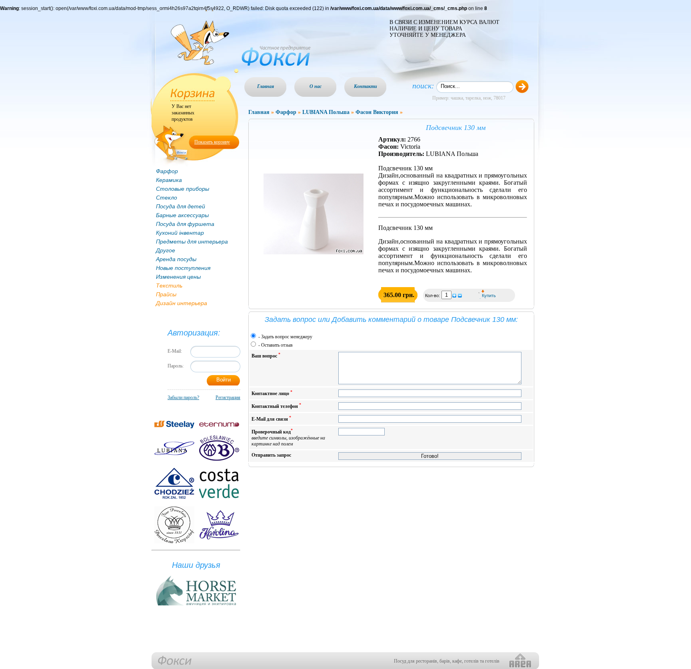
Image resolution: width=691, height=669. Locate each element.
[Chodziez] (174, 483)
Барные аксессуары (182, 215)
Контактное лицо (272, 392)
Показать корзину (212, 142)
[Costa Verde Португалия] (219, 483)
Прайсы (166, 294)
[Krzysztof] (174, 524)
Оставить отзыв (277, 345)
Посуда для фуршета (185, 224)
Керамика (169, 180)
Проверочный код (288, 437)
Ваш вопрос (266, 355)
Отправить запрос (271, 455)
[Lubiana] (174, 448)
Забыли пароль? (183, 397)
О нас (316, 86)
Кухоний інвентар (180, 233)
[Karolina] (219, 524)
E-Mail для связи (271, 418)
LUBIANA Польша (325, 112)
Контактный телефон (276, 405)
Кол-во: (433, 295)
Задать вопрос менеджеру (286, 336)
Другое (165, 250)
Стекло (166, 197)
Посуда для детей (180, 206)
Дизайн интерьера (181, 303)
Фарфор (167, 171)
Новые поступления (183, 268)
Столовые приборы (182, 189)
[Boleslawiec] (219, 448)
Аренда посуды (176, 259)
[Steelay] (174, 424)
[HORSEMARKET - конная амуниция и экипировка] (196, 606)
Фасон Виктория (376, 112)
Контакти (365, 86)
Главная (265, 86)
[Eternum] (219, 424)
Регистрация (228, 397)
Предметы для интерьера (192, 241)
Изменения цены (178, 277)
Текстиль (169, 285)
